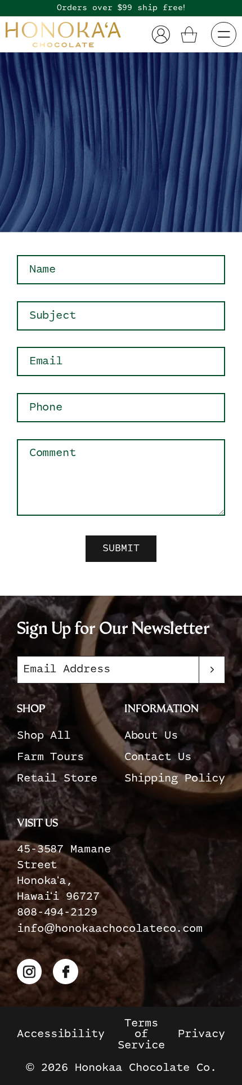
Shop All (44, 735)
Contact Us (157, 757)
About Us (151, 735)
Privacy (201, 1034)
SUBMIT (121, 548)
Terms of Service (141, 1034)
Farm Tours (50, 757)
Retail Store (57, 778)
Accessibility (61, 1034)
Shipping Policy (174, 778)
